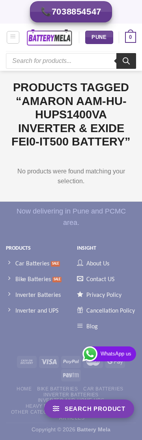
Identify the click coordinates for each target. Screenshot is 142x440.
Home (24, 389)
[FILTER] (89, 408)
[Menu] (13, 37)
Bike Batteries (57, 389)
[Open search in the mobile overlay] (71, 61)
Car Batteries (103, 389)
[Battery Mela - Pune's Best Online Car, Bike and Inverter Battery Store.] (49, 37)
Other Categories (37, 412)
